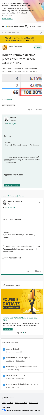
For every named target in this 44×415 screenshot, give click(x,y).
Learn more (29, 40)
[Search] (26, 26)
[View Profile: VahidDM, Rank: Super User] (4, 202)
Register (32, 26)
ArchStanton (20, 361)
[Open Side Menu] (3, 26)
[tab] (21, 333)
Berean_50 (12, 46)
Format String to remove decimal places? (22, 366)
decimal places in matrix (15, 375)
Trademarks (6, 407)
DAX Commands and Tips (11, 32)
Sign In (39, 26)
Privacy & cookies (21, 403)
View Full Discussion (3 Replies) (13, 196)
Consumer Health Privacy (31, 410)
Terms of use (33, 403)
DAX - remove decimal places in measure (22, 384)
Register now (7, 18)
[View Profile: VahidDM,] (6, 118)
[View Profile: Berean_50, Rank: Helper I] (4, 47)
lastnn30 (19, 352)
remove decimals (13, 349)
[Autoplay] (18, 333)
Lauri (17, 387)
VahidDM (13, 117)
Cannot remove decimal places (18, 358)
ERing (17, 369)
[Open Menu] (40, 32)
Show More (8, 99)
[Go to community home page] (15, 26)
